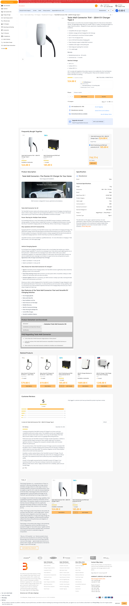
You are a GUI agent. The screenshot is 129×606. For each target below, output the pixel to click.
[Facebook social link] (106, 102)
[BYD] (40, 557)
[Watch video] (23, 59)
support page (37, 239)
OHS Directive (78, 582)
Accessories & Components (50, 575)
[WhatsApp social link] (112, 102)
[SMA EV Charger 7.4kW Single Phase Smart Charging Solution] (104, 364)
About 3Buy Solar (79, 563)
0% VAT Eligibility (99, 107)
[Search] (96, 5)
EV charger (27, 526)
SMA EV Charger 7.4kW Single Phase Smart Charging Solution (103, 375)
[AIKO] (26, 557)
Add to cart (93, 163)
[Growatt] (79, 557)
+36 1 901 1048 (95, 588)
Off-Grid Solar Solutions (49, 586)
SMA (79, 376)
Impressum (78, 588)
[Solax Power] (106, 557)
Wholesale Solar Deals (65, 563)
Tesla (23, 158)
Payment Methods (79, 572)
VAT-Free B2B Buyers (64, 582)
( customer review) (77, 77)
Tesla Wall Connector (41, 525)
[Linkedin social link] (111, 102)
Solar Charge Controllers (49, 582)
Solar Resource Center (65, 577)
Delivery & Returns (79, 575)
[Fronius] (53, 557)
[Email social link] (109, 102)
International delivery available (79, 114)
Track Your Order (6, 595)
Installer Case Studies (64, 584)
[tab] (32, 323)
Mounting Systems (48, 584)
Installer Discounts (64, 565)
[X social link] (107, 102)
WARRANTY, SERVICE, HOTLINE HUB (101, 576)
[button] (66, 386)
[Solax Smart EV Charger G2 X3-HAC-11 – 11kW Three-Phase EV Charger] (29, 364)
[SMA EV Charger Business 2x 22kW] (85, 364)
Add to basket (84, 96)
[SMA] (93, 557)
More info (117, 603)
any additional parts (57, 234)
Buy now (104, 96)
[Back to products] (110, 15)
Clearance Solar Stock (64, 568)
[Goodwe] (66, 557)
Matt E (45, 158)
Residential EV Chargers (47, 14)
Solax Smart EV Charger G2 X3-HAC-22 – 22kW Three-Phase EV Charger (47, 375)
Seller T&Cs (78, 570)
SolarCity (36, 499)
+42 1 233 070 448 (95, 580)
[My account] (108, 10)
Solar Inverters (47, 565)
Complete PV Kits (48, 570)
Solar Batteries (47, 572)
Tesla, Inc (46, 483)
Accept (124, 603)
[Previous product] (109, 15)
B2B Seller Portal (63, 570)
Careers (77, 591)
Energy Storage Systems (49, 568)
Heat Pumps (46, 588)
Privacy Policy (78, 579)
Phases (69, 92)
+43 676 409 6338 (95, 586)
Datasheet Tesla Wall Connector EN (55, 324)
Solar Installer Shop (29, 14)
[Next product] (112, 15)
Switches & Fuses (48, 577)
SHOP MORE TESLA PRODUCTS (29, 548)
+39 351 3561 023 (95, 591)
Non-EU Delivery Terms (106, 114)
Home (21, 14)
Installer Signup (63, 588)
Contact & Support (80, 565)
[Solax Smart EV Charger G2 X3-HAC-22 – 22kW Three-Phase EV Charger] (47, 364)
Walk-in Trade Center (64, 572)
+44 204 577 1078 (95, 582)
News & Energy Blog (64, 586)
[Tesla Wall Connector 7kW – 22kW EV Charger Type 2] (32, 144)
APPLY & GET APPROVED (98, 121)
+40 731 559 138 (95, 590)
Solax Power (24, 376)
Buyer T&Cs (78, 568)
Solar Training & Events (65, 575)
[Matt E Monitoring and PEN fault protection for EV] (54, 144)
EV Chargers (38, 14)
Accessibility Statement (80, 584)
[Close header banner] (127, 1)
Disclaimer (77, 586)
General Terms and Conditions (102, 110)
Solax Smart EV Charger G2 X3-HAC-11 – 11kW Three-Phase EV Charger (28, 375)
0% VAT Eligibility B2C (64, 579)
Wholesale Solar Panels (49, 563)
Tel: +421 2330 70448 (7, 593)
